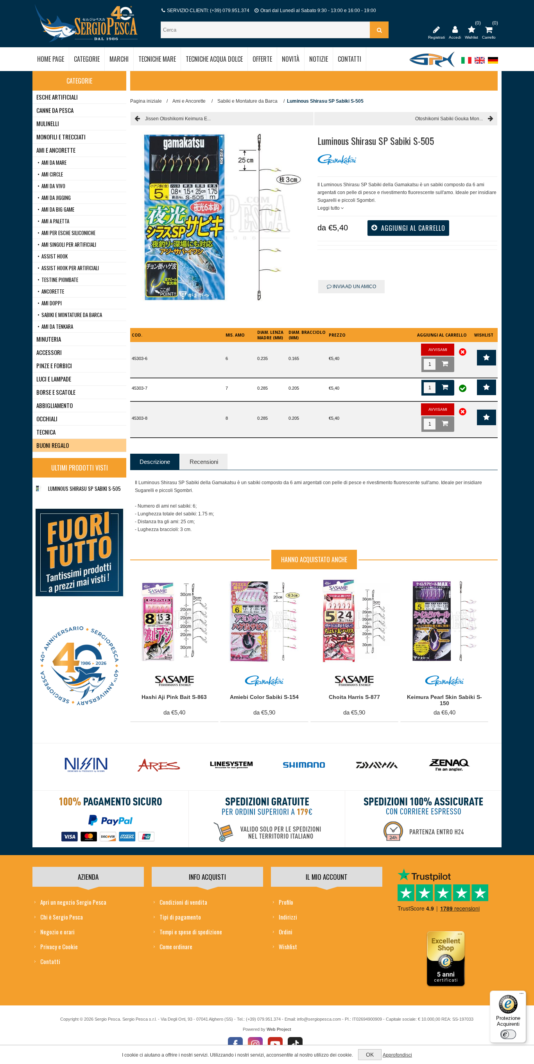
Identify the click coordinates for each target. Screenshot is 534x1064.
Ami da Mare (53, 162)
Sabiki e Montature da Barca (71, 315)
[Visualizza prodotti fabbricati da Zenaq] (449, 765)
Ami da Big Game (57, 209)
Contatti (50, 961)
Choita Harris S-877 (354, 697)
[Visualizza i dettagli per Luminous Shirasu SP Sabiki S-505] (39, 488)
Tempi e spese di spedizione (190, 931)
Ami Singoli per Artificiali (68, 244)
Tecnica (46, 432)
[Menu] (521, 995)
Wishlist (288, 946)
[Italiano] (466, 64)
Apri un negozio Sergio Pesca (73, 902)
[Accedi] (455, 29)
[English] (479, 64)
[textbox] (266, 29)
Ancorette (52, 291)
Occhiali (46, 418)
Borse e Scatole (55, 392)
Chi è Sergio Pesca (61, 917)
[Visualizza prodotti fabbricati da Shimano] (304, 765)
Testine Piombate (59, 279)
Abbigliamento (54, 405)
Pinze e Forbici (54, 365)
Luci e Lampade (53, 378)
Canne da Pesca (54, 110)
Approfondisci (397, 1055)
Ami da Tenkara (57, 326)
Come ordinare (175, 946)
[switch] (508, 1034)
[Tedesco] (493, 64)
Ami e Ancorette (55, 150)
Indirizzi (288, 917)
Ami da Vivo (53, 186)
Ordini (285, 931)
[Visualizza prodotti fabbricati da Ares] (158, 765)
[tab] (154, 462)
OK (370, 1055)
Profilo (286, 902)
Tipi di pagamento (180, 917)
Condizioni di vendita (183, 902)
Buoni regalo (52, 445)
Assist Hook (54, 256)
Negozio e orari (57, 931)
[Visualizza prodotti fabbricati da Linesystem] (231, 765)
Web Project (279, 1029)
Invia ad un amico (354, 286)
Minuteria (48, 339)
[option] (86, 767)
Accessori (49, 352)
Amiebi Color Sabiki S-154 (264, 697)
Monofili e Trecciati (61, 136)
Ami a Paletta (55, 221)
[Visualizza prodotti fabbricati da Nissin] (86, 765)
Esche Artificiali (57, 97)
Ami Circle (52, 174)
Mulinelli (47, 123)
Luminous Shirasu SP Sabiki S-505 (84, 488)
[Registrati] (436, 29)
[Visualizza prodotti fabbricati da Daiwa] (376, 765)
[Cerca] (379, 29)
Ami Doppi (51, 303)
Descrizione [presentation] (155, 461)
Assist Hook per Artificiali (70, 268)
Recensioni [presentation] (204, 461)
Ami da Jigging (56, 197)
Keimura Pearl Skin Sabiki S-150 (444, 700)
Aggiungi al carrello (170, 585)
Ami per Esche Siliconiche (68, 233)
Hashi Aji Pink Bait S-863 (174, 697)
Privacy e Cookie (59, 946)
